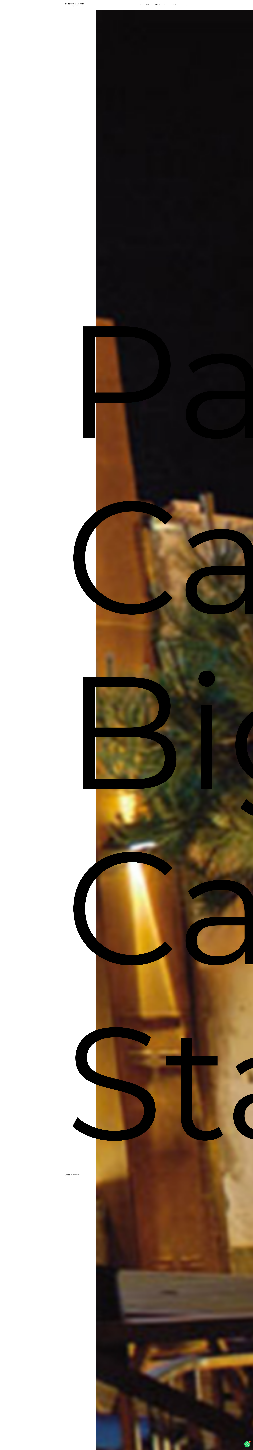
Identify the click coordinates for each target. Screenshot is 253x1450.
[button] (247, 1444)
